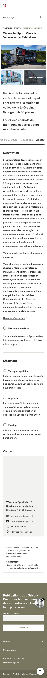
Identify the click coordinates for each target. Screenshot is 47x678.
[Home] (4, 7)
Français (33, 674)
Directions (27, 140)
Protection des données (14, 658)
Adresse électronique (11, 613)
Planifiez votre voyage (21, 531)
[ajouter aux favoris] (41, 17)
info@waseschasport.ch (22, 521)
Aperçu (10, 17)
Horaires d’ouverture (14, 317)
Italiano (24, 674)
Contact (40, 140)
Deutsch (7, 674)
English (16, 674)
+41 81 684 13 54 (18, 526)
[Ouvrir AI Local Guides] (39, 603)
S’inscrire (23, 628)
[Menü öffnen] (40, 671)
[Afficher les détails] (43, 599)
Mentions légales (11, 662)
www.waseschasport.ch (22, 516)
